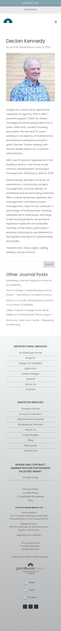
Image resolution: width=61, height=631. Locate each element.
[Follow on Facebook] (25, 606)
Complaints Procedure (30, 496)
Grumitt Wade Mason (22, 47)
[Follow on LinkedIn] (36, 606)
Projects (30, 358)
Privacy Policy (30, 489)
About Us (30, 384)
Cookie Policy (30, 492)
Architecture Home (30, 352)
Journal (30, 379)
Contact (31, 389)
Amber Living (30, 477)
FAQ (30, 500)
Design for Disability (30, 363)
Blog (30, 440)
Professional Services (30, 424)
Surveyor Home (30, 408)
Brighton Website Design (37, 556)
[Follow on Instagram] (30, 606)
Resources (30, 445)
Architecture (30, 3)
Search (49, 264)
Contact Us (30, 450)
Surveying (30, 9)
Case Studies (30, 435)
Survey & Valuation (30, 414)
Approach (30, 368)
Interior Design (30, 373)
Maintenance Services (30, 419)
